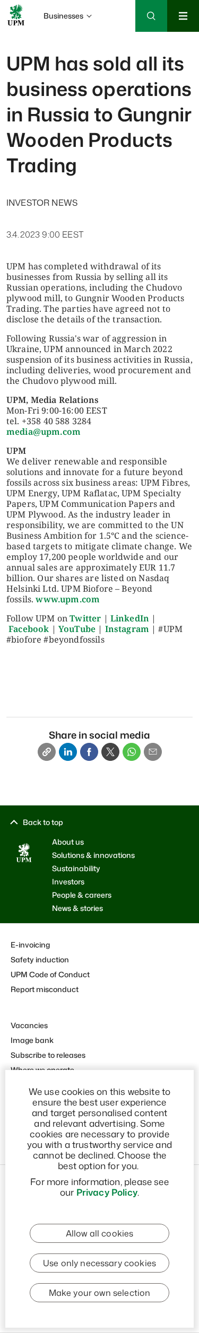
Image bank (32, 1040)
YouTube (77, 629)
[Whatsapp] (132, 752)
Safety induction (40, 959)
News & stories (77, 908)
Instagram (127, 629)
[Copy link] (47, 752)
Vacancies (29, 1025)
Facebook (28, 629)
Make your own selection (100, 1293)
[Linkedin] (68, 752)
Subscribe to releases (48, 1055)
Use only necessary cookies (99, 1263)
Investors (68, 881)
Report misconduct (45, 989)
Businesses (63, 16)
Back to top (43, 822)
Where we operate (42, 1070)
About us (68, 842)
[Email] (153, 752)
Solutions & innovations (93, 855)
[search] (99, 48)
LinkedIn (129, 618)
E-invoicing (30, 945)
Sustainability (76, 868)
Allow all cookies (100, 1233)
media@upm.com (43, 431)
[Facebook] (89, 752)
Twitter (85, 618)
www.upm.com (68, 599)
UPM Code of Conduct (50, 974)
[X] (110, 752)
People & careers (81, 895)
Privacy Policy (106, 1192)
